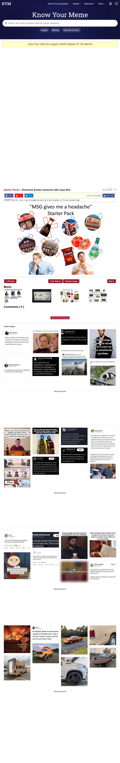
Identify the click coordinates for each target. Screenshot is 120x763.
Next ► (112, 281)
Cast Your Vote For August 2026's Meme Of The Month (60, 44)
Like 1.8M (109, 195)
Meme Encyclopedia (57, 3)
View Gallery (55, 281)
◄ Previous (10, 281)
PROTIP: (7, 200)
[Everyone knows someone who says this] (60, 239)
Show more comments (60, 318)
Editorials (89, 3)
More (101, 3)
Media (76, 3)
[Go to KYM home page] (6, 4)
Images (44, 30)
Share (9, 195)
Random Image (71, 281)
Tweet (29, 195)
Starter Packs (12, 189)
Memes (55, 30)
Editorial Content (71, 30)
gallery (41, 200)
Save (20, 195)
